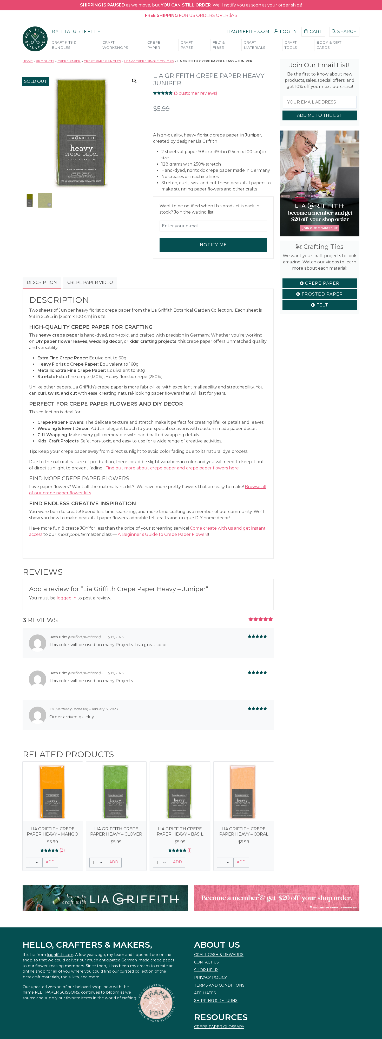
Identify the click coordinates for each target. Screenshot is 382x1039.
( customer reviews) (195, 93)
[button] (285, 32)
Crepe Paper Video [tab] (90, 282)
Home (28, 61)
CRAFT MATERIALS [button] (254, 45)
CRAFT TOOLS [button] (291, 45)
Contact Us (206, 962)
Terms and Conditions (219, 985)
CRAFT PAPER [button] (187, 45)
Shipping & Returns (216, 1000)
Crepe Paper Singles (102, 61)
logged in (66, 598)
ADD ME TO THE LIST (319, 115)
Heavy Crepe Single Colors (149, 61)
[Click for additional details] (53, 792)
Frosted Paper (321, 294)
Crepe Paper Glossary (219, 1026)
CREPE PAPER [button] (153, 45)
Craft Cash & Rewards (218, 954)
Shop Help (206, 970)
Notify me (213, 244)
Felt (321, 305)
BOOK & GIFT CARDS (329, 45)
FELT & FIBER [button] (219, 45)
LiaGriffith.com (248, 31)
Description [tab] (42, 282)
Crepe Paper (69, 61)
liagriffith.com (60, 954)
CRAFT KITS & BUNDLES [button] (64, 45)
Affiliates (205, 993)
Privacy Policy (210, 977)
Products (45, 61)
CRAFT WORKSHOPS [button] (115, 45)
